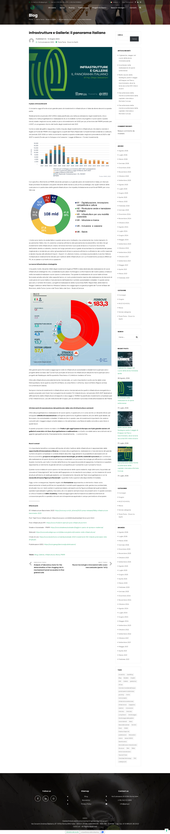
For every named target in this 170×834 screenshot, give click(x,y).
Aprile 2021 (123, 269)
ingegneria (132, 704)
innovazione (129, 708)
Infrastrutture (50, 555)
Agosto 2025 (123, 185)
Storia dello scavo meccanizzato (128, 745)
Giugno (121, 299)
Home (31, 19)
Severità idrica (123, 741)
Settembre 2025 (125, 180)
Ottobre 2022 (124, 248)
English (133, 678)
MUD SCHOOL (124, 303)
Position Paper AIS (124, 731)
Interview (121, 711)
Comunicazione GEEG (46, 42)
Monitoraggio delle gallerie (126, 718)
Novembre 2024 (125, 218)
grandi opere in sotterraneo (126, 691)
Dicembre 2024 (125, 214)
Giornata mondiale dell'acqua (127, 688)
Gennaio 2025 (124, 210)
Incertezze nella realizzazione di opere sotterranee (127, 68)
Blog (36, 555)
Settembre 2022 (125, 252)
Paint (120, 728)
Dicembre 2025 (124, 168)
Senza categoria (125, 312)
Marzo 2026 (123, 159)
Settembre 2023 (125, 244)
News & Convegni (118, 8)
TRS (135, 758)
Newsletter (86, 800)
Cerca (120, 35)
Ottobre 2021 (124, 257)
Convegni (122, 295)
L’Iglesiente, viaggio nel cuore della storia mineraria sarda (127, 58)
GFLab (120, 684)
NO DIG (134, 725)
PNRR (63, 555)
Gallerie (41, 555)
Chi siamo (52, 8)
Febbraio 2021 (124, 278)
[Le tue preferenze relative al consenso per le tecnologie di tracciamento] (166, 830)
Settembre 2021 (125, 261)
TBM (128, 748)
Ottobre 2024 (124, 223)
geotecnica (133, 681)
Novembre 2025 (125, 172)
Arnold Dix (122, 674)
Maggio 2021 (123, 265)
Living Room (122, 714)
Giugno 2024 (123, 235)
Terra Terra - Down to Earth (46, 19)
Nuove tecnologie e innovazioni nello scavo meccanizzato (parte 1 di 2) (89, 566)
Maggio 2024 (123, 240)
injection (121, 708)
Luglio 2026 (123, 155)
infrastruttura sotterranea (126, 701)
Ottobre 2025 (124, 176)
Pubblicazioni (83, 8)
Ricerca (71, 8)
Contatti (133, 8)
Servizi (62, 8)
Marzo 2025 (123, 201)
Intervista (129, 711)
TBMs (133, 748)
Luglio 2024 (123, 231)
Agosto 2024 (123, 227)
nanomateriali (123, 721)
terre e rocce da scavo (125, 751)
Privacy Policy (86, 804)
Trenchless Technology (125, 758)
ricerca (120, 738)
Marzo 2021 (123, 273)
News (58, 555)
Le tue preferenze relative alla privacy (90, 832)
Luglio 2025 (123, 189)
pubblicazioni (122, 735)
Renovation (132, 735)
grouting (121, 694)
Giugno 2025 (123, 193)
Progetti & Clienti (99, 8)
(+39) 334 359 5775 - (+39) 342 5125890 (68, 2)
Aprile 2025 (123, 197)
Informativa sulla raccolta (72, 832)
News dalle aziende (124, 725)
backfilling (130, 674)
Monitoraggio (132, 714)
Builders (126, 678)
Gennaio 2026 (124, 163)
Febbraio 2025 (124, 206)
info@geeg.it (42, 2)
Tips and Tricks (123, 755)
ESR (120, 681)
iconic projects (123, 698)
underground (122, 761)
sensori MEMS (129, 738)
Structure (121, 748)
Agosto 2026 (123, 151)
